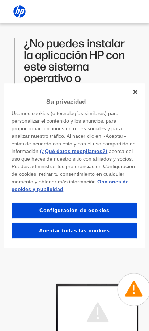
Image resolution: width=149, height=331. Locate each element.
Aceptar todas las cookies (74, 230)
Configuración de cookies (74, 210)
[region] (74, 165)
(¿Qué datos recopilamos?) (73, 151)
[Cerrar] (135, 92)
